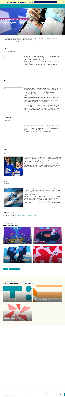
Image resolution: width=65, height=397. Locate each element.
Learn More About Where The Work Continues (45, 2)
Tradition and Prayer (14, 269)
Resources (5, 19)
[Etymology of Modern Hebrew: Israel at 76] (52, 22)
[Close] (63, 2)
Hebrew (5, 269)
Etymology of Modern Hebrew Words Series (27, 215)
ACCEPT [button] (60, 394)
